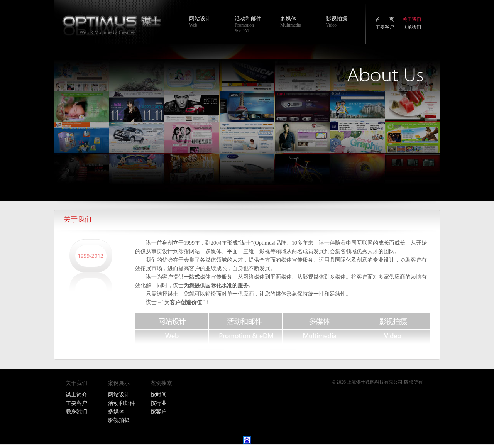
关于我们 (412, 19)
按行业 (159, 403)
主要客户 (385, 27)
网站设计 (200, 19)
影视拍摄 (336, 19)
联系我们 (412, 27)
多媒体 (288, 19)
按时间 (159, 395)
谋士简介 (76, 395)
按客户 (159, 412)
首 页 (385, 19)
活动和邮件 (248, 19)
